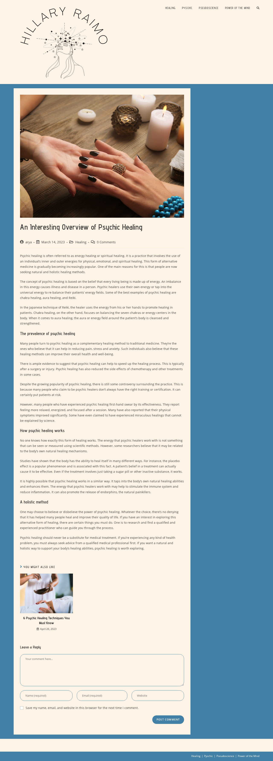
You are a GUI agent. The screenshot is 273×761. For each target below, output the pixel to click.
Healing (80, 242)
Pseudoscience (225, 756)
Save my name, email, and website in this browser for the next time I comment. (82, 708)
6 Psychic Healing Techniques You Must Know (46, 620)
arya (28, 242)
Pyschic (208, 756)
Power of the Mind (248, 756)
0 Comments (106, 242)
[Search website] (258, 8)
